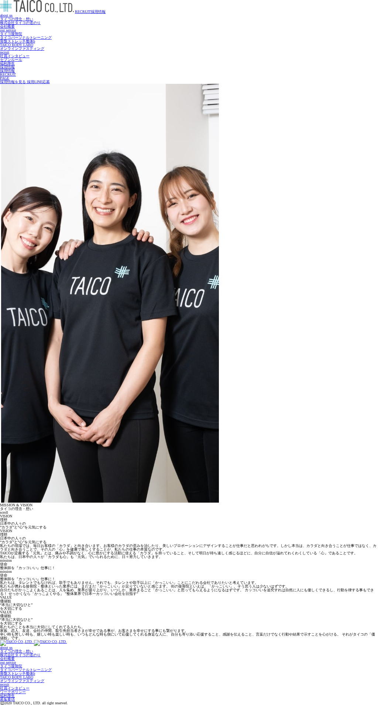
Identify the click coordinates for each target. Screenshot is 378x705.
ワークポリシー (13, 692)
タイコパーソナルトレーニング (26, 37)
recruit (4, 52)
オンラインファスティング (22, 49)
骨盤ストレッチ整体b (17, 41)
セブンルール (11, 60)
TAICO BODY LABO (16, 45)
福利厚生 (7, 63)
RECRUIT (90, 12)
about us (6, 15)
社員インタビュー (15, 56)
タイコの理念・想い (16, 19)
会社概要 (7, 26)
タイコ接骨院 (11, 34)
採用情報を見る (13, 82)
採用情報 (7, 67)
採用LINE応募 (38, 82)
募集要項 (7, 699)
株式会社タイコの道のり (20, 23)
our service (8, 30)
